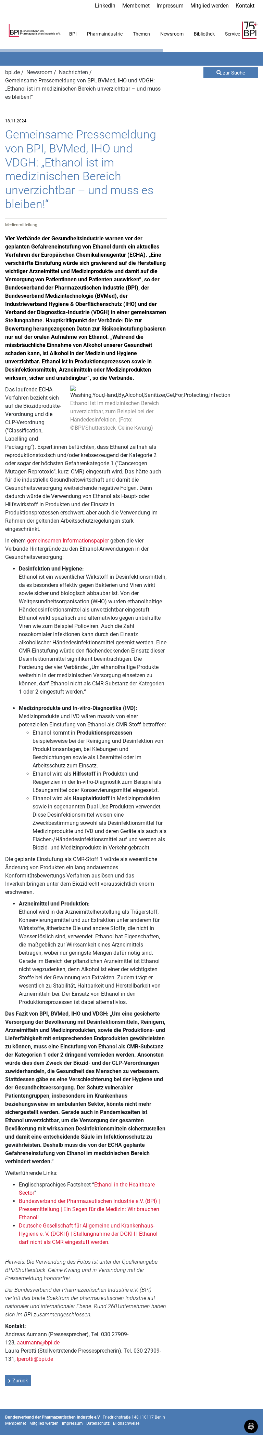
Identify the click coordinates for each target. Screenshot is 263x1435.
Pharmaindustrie (105, 34)
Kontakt (245, 5)
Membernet (136, 5)
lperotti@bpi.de (35, 1359)
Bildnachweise (126, 1423)
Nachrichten (74, 72)
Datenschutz (98, 1423)
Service (232, 34)
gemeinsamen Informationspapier (68, 540)
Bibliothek (204, 34)
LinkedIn (105, 5)
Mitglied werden (209, 5)
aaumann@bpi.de (38, 1342)
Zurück (20, 1381)
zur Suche (233, 73)
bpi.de (13, 72)
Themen (141, 34)
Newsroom (172, 34)
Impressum (170, 5)
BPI (73, 34)
